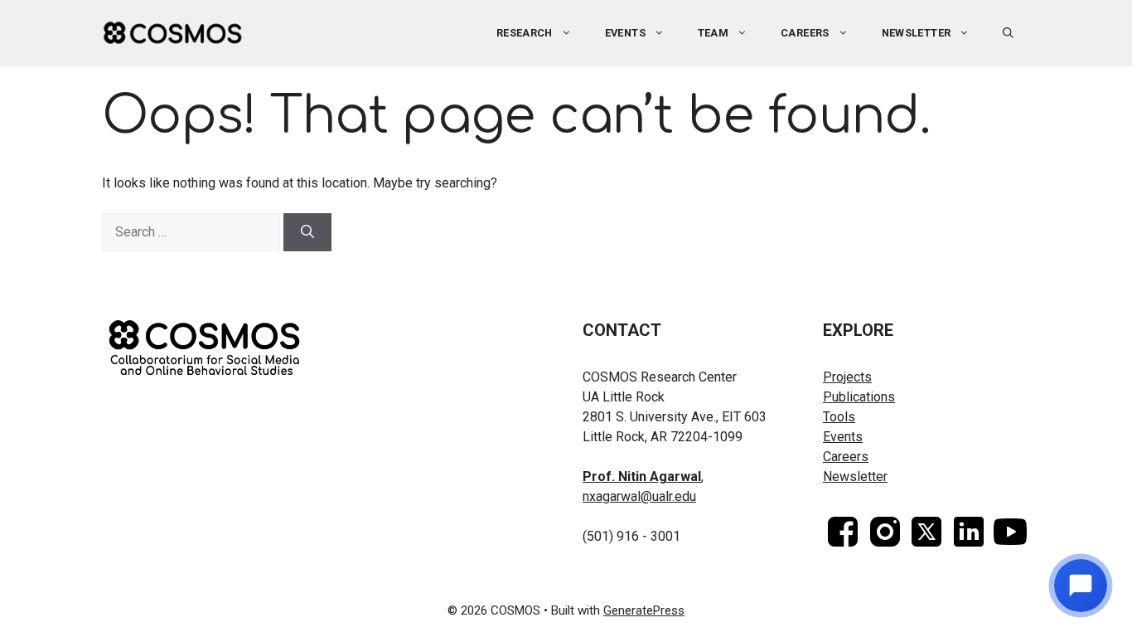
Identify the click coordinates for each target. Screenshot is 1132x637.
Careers (805, 33)
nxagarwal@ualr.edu (639, 496)
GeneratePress (644, 610)
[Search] (307, 232)
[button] (1008, 33)
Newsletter (916, 33)
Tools (839, 417)
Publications (859, 397)
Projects (847, 377)
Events (843, 437)
